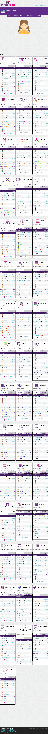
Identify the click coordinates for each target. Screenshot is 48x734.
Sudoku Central (4, 729)
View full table (9, 93)
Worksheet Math (10, 729)
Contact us (3, 730)
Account (29, 16)
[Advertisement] (24, 43)
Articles (11, 731)
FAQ (8, 731)
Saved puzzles (13, 16)
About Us (6, 732)
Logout (37, 16)
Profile (22, 16)
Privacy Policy (9, 730)
